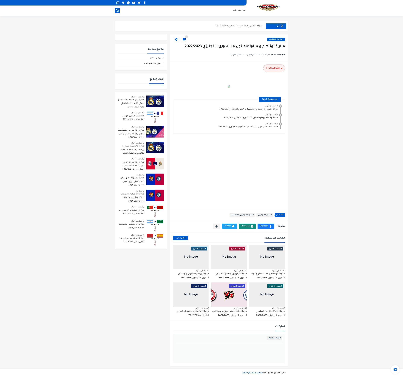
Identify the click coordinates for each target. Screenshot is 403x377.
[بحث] (117, 10)
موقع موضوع (154, 57)
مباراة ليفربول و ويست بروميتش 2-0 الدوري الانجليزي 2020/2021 (248, 109)
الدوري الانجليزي (276, 39)
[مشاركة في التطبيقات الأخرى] (216, 226)
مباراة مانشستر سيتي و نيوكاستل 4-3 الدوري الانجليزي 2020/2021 (248, 127)
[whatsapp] (128, 3)
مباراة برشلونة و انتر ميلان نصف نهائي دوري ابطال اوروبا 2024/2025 (132, 181)
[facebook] (144, 3)
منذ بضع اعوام (270, 105)
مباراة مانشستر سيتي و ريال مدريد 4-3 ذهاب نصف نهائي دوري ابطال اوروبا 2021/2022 (132, 150)
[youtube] (134, 3)
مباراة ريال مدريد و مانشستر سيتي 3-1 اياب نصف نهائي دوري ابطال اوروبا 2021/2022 (131, 104)
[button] (266, 226)
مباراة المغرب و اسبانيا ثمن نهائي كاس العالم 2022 (131, 240)
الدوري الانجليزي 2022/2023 (242, 215)
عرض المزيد (181, 238)
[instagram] (117, 3)
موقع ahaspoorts (152, 63)
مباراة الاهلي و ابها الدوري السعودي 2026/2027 (239, 26)
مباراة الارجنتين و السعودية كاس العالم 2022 (131, 226)
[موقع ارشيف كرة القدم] (268, 7)
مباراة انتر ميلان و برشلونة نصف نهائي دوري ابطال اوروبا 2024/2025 (132, 197)
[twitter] (139, 3)
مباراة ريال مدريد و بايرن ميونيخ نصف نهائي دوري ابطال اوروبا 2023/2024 (133, 165)
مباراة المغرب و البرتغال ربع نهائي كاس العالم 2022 (131, 212)
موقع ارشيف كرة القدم (252, 373)
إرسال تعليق (274, 338)
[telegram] (123, 3)
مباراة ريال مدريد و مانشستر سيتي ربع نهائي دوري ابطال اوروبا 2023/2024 (131, 133)
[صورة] (155, 101)
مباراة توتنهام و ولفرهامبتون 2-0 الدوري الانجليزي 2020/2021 (251, 118)
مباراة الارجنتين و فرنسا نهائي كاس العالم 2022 (133, 118)
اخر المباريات (239, 10)
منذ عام (139, 175)
